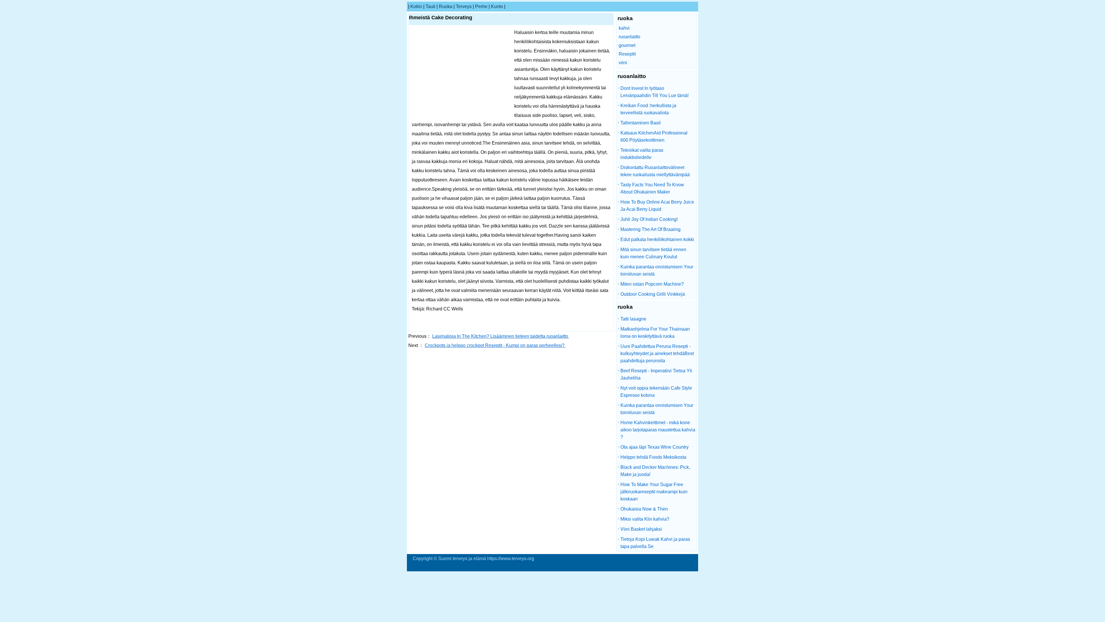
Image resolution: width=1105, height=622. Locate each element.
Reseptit (627, 54)
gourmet (627, 45)
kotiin (416, 6)
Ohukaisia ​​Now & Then (644, 509)
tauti (430, 6)
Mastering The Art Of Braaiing (650, 229)
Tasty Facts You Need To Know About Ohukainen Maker (652, 188)
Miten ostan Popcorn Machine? (652, 284)
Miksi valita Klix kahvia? (644, 519)
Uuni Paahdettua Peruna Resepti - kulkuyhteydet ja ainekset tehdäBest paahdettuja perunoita (657, 353)
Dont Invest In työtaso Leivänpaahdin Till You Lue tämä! (654, 92)
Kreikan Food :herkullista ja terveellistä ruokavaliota (648, 109)
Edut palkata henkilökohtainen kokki (657, 239)
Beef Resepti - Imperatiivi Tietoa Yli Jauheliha (656, 374)
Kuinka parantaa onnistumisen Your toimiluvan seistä (656, 270)
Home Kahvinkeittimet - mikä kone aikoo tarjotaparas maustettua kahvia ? (657, 429)
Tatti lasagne (633, 318)
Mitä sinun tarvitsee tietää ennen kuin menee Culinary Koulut (653, 253)
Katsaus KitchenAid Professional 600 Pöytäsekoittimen (653, 136)
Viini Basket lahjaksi (641, 529)
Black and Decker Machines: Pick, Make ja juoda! (655, 471)
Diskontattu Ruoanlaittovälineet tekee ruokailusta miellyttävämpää (655, 171)
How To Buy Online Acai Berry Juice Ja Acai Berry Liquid (657, 206)
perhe (481, 6)
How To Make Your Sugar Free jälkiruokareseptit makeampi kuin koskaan (653, 491)
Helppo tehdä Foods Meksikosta (653, 457)
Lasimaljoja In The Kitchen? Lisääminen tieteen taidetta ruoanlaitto (500, 336)
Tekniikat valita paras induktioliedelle (641, 154)
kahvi (624, 28)
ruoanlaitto (629, 36)
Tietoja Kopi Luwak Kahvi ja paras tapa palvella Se (655, 543)
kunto (497, 6)
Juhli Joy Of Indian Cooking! (649, 219)
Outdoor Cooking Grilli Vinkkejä (652, 294)
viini (623, 62)
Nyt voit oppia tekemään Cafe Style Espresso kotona (656, 392)
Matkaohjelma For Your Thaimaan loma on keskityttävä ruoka (655, 333)
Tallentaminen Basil (640, 122)
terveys (464, 6)
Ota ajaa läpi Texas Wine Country (654, 447)
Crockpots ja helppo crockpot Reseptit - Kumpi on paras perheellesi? (495, 345)
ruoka (445, 6)
